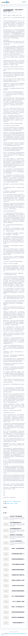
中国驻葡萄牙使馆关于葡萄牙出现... (18, 574)
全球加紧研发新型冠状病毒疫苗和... (18, 612)
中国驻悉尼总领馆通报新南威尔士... (18, 559)
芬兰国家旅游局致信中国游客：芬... (18, 553)
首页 (2, 5)
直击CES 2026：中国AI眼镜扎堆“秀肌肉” (13, 501)
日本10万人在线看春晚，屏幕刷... (18, 601)
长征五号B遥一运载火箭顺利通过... (16, 516)
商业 (4, 5)
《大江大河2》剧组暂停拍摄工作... (16, 541)
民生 (13, 631)
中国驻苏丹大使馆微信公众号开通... (18, 580)
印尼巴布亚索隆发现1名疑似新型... (18, 564)
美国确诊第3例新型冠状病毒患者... (18, 569)
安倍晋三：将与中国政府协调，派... (18, 606)
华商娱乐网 (16, 633)
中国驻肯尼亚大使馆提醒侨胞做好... (18, 617)
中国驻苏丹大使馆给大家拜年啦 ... (18, 585)
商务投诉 (8, 633)
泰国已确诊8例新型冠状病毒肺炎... (18, 590)
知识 (15, 631)
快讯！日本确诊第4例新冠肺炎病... (18, 596)
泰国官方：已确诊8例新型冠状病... (18, 548)
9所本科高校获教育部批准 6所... (16, 522)
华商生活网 (12, 633)
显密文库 (23, 633)
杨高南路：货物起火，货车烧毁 (11, 503)
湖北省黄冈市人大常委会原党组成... (16, 534)
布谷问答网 (20, 633)
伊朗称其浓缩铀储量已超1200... (19, 622)
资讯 (10, 631)
